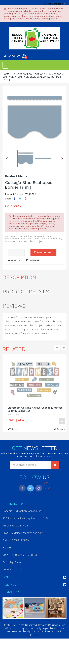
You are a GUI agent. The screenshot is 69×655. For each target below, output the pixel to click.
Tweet (20, 198)
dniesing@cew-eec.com (29, 532)
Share (14, 198)
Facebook (22, 488)
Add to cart (44, 252)
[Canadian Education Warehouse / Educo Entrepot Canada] (34, 38)
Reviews (14, 306)
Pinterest (26, 198)
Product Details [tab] (26, 291)
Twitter (30, 488)
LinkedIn (47, 486)
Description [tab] (19, 277)
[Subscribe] (55, 465)
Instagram (39, 488)
